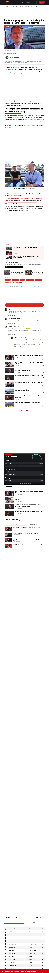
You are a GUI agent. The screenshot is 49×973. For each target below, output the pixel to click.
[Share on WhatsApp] (21, 286)
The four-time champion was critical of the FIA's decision (22, 202)
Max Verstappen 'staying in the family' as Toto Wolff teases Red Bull (18, 971)
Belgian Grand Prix (8, 282)
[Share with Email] (38, 286)
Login (41, 2)
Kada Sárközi (13, 53)
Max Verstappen (18, 102)
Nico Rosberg (18, 73)
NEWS (18, 2)
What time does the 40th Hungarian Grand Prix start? (25, 247)
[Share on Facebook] (24, 286)
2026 (41, 917)
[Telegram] (31, 286)
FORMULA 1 (6, 6)
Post (24, 305)
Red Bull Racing (8, 280)
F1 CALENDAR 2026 (29, 6)
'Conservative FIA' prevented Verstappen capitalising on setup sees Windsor (26, 257)
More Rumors (39, 487)
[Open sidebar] (15, 2)
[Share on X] (28, 286)
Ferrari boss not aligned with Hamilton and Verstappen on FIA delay (26, 252)
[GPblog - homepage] (7, 2)
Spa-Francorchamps (30, 280)
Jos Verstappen (16, 67)
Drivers (14, 922)
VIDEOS (23, 2)
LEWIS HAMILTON (19, 6)
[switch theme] (33, 2)
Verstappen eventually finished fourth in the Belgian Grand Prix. (21, 198)
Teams (33, 922)
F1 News (7, 27)
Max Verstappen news (17, 282)
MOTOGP (12, 6)
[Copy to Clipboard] (34, 286)
